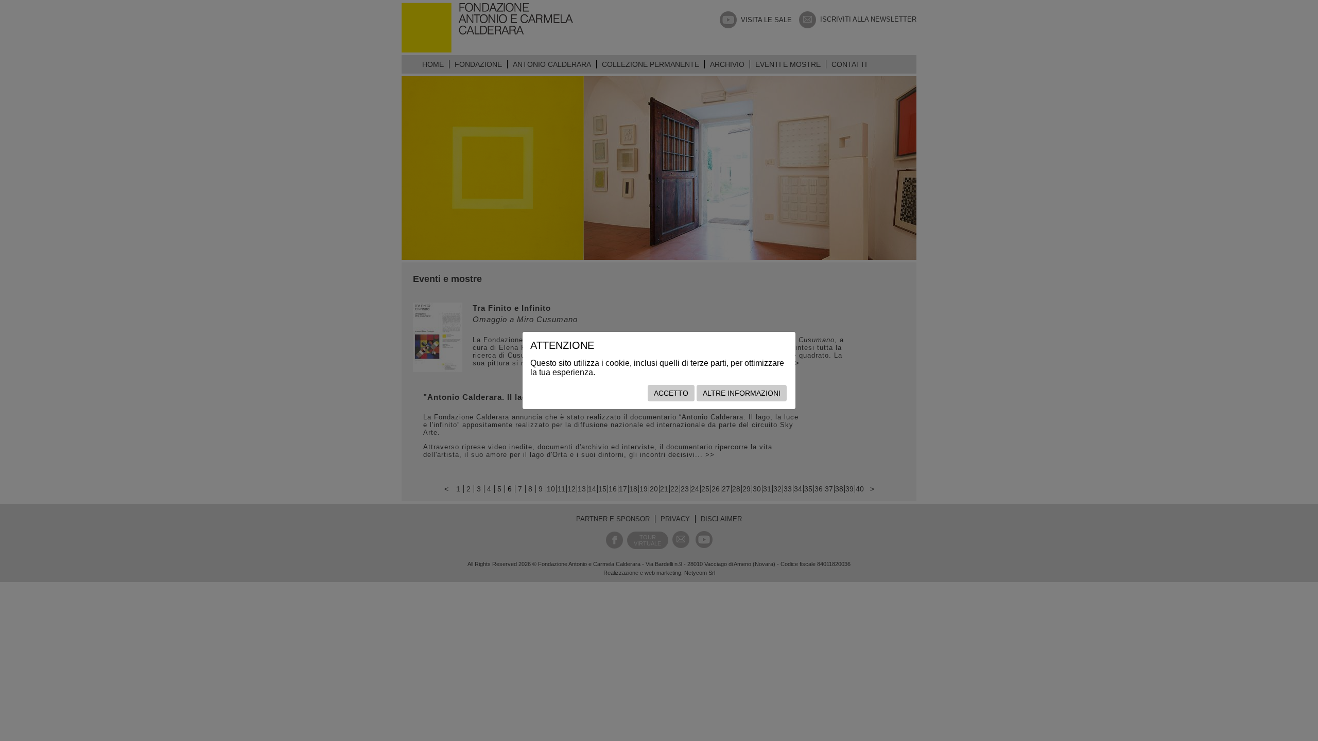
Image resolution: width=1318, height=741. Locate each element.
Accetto (671, 393)
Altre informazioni (742, 393)
